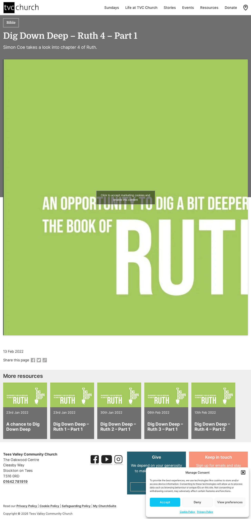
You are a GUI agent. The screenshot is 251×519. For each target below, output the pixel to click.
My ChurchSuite (104, 506)
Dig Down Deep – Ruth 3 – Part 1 (165, 426)
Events (188, 8)
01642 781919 (15, 481)
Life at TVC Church (141, 8)
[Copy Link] (45, 360)
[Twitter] (39, 360)
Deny (197, 502)
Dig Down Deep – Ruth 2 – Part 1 (118, 426)
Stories (170, 8)
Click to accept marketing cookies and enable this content (125, 197)
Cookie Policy (187, 511)
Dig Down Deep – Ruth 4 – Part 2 (212, 426)
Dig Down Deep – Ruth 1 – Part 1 (71, 426)
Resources (209, 8)
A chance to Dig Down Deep (23, 426)
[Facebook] (33, 360)
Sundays (111, 8)
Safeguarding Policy (76, 506)
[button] (243, 472)
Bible (10, 23)
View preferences (230, 502)
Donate (231, 8)
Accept (165, 502)
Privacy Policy (205, 511)
